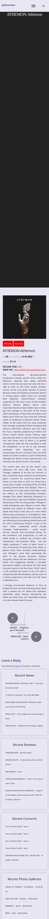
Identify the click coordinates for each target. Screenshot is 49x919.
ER (7, 356)
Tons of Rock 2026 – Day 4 (16, 826)
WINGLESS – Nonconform (19, 637)
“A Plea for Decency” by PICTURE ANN (22, 695)
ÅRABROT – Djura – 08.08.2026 (18, 906)
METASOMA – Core (13, 772)
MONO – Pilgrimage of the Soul (19, 628)
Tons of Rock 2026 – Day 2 (16, 841)
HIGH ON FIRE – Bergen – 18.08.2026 (21, 899)
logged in (17, 666)
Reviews (19, 343)
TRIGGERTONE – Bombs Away (18, 753)
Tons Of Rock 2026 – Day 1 (17, 848)
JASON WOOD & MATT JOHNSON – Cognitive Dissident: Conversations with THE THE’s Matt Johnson (24, 795)
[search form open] (43, 6)
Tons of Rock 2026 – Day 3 (16, 834)
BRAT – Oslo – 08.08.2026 (16, 913)
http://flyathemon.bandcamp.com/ (30, 369)
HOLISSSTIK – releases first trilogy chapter (24, 726)
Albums (8, 343)
